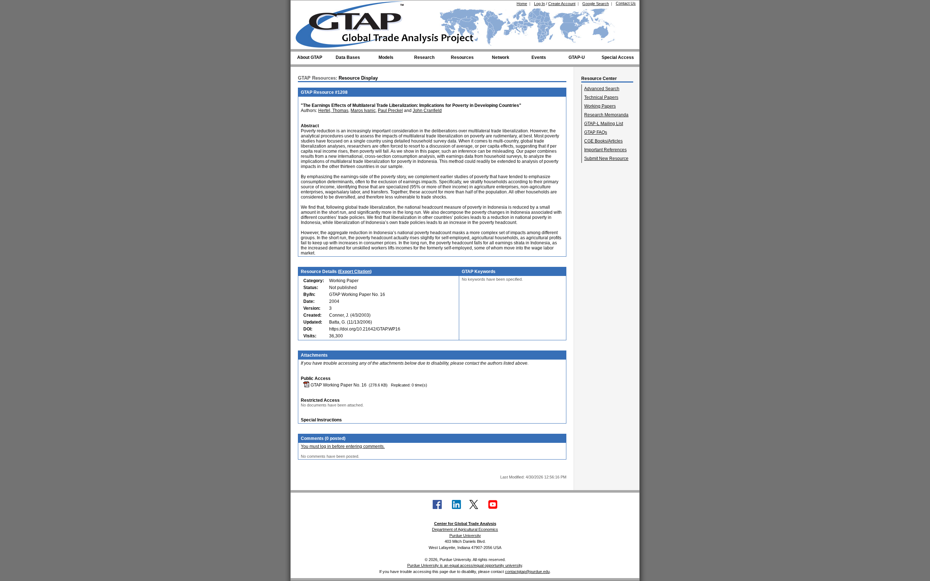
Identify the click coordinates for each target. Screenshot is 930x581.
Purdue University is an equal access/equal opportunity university (464, 565)
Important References (605, 149)
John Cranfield (427, 110)
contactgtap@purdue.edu (527, 571)
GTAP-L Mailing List (603, 123)
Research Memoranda (606, 114)
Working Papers (600, 106)
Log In (539, 3)
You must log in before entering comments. (343, 446)
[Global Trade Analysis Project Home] (354, 22)
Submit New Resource (606, 158)
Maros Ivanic (363, 110)
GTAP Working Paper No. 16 (338, 385)
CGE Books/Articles (603, 141)
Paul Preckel (390, 110)
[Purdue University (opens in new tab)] (307, 6)
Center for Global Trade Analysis (465, 523)
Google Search (595, 3)
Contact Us (626, 3)
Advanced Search (601, 88)
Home (522, 3)
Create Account (561, 3)
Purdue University (465, 535)
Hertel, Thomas (333, 110)
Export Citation (354, 271)
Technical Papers (601, 97)
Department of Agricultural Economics (465, 529)
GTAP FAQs (595, 132)
